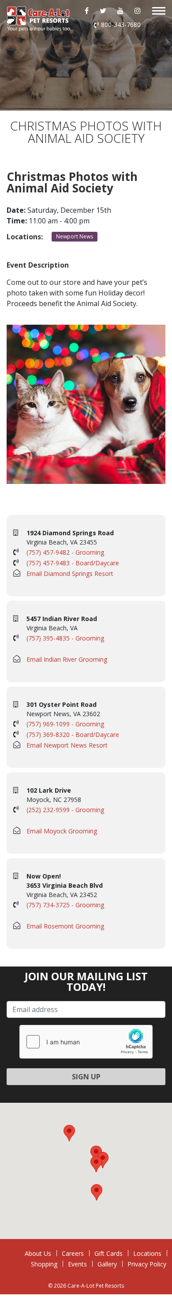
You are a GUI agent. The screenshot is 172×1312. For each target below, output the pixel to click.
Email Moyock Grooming (61, 831)
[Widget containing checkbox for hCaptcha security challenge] (86, 1042)
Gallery (107, 1264)
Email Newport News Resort (67, 745)
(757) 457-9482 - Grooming (65, 552)
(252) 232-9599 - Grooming (65, 810)
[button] (96, 1164)
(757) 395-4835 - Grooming (65, 638)
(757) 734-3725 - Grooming (65, 905)
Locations (147, 1253)
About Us (38, 1253)
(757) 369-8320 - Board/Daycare (72, 734)
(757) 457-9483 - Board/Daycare (72, 563)
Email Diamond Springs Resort (69, 573)
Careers (73, 1253)
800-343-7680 (121, 24)
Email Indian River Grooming (66, 659)
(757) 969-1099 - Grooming (65, 724)
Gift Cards (108, 1253)
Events (77, 1264)
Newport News (74, 236)
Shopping (44, 1264)
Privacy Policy (146, 1264)
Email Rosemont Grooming (65, 926)
